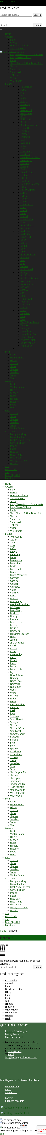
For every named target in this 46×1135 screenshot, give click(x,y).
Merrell (24, 216)
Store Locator (12, 1086)
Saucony (24, 266)
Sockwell (24, 286)
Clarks (23, 139)
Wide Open (26, 345)
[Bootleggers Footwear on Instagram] (15, 1107)
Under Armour (27, 342)
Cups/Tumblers (17, 442)
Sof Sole (24, 289)
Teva (22, 319)
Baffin (23, 98)
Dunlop (24, 166)
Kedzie (24, 198)
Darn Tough (26, 151)
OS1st (23, 251)
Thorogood (25, 328)
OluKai (23, 242)
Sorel (22, 295)
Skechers (25, 275)
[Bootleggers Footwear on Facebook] (15, 1113)
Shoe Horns (16, 454)
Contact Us (11, 1092)
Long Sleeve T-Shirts (20, 57)
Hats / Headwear (19, 45)
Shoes (13, 366)
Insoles (13, 445)
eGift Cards (11, 469)
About (8, 1089)
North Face (26, 231)
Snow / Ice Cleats (19, 460)
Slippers (14, 369)
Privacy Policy (12, 1034)
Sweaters (15, 69)
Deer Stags (26, 160)
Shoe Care (15, 451)
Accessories (11, 431)
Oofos (23, 248)
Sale (7, 466)
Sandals (14, 363)
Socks (13, 375)
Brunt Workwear (28, 125)
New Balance (27, 225)
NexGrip (24, 228)
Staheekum (26, 298)
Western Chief (27, 339)
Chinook (24, 133)
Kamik (23, 195)
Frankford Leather (29, 183)
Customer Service (14, 1037)
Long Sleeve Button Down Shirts (26, 54)
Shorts (13, 66)
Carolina (24, 130)
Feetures (24, 175)
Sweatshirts (16, 72)
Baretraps (25, 104)
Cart (7, 472)
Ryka (22, 263)
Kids (7, 410)
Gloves (13, 42)
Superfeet (25, 313)
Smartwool (25, 281)
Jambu (23, 192)
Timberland (26, 331)
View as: (4, 944)
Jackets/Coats (17, 48)
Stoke (23, 310)
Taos (22, 316)
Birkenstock (26, 110)
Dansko (24, 148)
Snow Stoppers (27, 283)
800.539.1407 (14, 1051)
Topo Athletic (27, 336)
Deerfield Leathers (30, 157)
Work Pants (16, 80)
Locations (10, 478)
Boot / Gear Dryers (20, 439)
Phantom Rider (28, 254)
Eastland (24, 169)
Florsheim (25, 180)
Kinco (23, 207)
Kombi (23, 210)
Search (37, 14)
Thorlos (24, 325)
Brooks (23, 122)
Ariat (22, 92)
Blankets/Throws (18, 437)
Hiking (13, 360)
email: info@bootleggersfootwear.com (21, 1056)
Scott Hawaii (26, 269)
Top (2, 1133)
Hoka (23, 186)
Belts (12, 39)
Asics (23, 95)
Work (13, 378)
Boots (13, 354)
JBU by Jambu (27, 189)
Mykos (23, 222)
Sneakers (14, 372)
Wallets (14, 463)
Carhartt (24, 127)
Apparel (9, 36)
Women (9, 381)
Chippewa (25, 136)
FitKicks (24, 178)
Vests (13, 77)
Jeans (13, 51)
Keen (23, 201)
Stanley (24, 307)
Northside (25, 233)
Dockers (24, 163)
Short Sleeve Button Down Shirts (26, 63)
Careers (9, 1097)
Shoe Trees (15, 457)
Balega (23, 101)
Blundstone (26, 113)
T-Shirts (14, 75)
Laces (13, 448)
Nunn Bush (26, 236)
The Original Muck (29, 322)
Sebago (24, 272)
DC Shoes (25, 154)
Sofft (22, 292)
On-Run (24, 245)
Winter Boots (17, 357)
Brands (8, 83)
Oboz (23, 239)
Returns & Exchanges (16, 1031)
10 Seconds (26, 86)
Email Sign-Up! (12, 475)
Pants (13, 60)
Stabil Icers (26, 304)
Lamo (23, 213)
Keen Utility (26, 204)
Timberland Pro (28, 334)
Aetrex (23, 89)
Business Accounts (14, 1100)
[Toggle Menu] (1, 29)
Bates (23, 107)
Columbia (25, 142)
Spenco (24, 301)
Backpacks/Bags (18, 434)
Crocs (23, 145)
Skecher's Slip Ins (29, 278)
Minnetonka (26, 219)
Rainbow (24, 257)
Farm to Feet (26, 172)
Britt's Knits (26, 119)
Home (8, 33)
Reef (22, 260)
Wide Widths (11, 1009)
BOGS (23, 116)
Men (7, 351)
